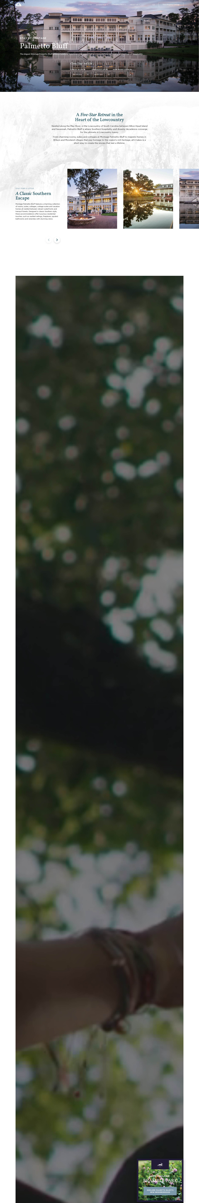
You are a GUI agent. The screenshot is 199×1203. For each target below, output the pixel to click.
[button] (180, 1161)
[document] (99, 601)
